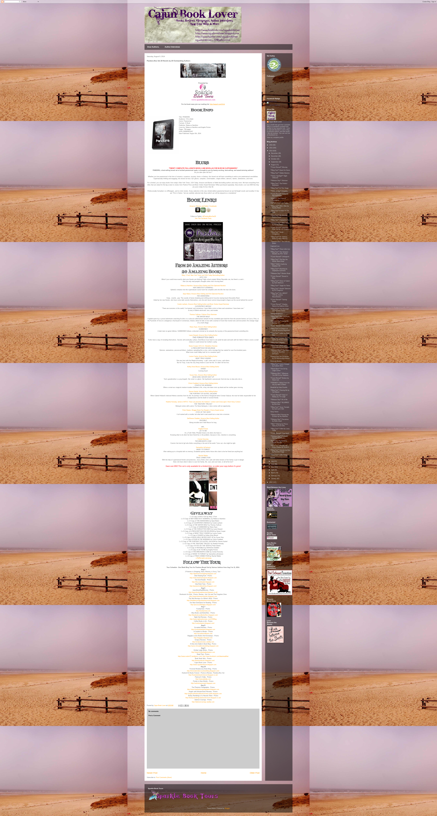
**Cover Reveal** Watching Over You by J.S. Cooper (280, 228)
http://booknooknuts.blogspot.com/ (203, 660)
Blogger (227, 808)
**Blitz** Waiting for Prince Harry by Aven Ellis (279, 425)
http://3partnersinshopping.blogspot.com (203, 573)
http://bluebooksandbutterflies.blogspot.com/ (203, 615)
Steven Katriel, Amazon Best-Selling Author (203, 391)
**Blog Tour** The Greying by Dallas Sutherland (280, 317)
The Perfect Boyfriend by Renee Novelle (279, 441)
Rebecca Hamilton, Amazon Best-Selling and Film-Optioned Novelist (203, 285)
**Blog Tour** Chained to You (280, 220)
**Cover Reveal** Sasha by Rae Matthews (279, 194)
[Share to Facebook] (186, 705)
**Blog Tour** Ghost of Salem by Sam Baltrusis (280, 282)
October (274, 159)
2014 (271, 151)
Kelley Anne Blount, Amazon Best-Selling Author (203, 367)
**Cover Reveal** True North (280, 433)
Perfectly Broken (276, 361)
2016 (271, 145)
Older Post (254, 773)
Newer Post (152, 773)
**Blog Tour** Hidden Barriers (280, 173)
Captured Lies (275, 246)
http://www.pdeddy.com (203, 679)
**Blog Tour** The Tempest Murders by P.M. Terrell (279, 253)
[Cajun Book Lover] (268, 103)
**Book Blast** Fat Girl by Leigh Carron (279, 369)
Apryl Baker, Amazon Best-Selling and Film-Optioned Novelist (203, 294)
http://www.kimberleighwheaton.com (203, 652)
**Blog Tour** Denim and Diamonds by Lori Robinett (280, 346)
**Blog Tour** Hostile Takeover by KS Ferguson (281, 289)
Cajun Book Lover (272, 101)
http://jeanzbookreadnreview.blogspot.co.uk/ (203, 592)
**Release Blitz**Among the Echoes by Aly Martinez (280, 415)
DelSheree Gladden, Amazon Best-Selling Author (203, 418)
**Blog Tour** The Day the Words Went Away (279, 260)
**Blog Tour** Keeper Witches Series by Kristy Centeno (280, 339)
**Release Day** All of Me (279, 399)
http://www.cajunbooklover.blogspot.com (203, 664)
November (274, 156)
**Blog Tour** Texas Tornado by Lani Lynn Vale (280, 408)
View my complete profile (275, 137)
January (274, 478)
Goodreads (213, 206)
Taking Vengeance (277, 313)
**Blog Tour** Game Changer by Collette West (280, 365)
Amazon (192, 206)
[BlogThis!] (181, 705)
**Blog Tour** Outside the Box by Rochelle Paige (280, 451)
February (274, 476)
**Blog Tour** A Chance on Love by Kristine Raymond (280, 329)
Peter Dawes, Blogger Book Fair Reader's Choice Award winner (203, 410)
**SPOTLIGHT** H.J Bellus (279, 203)
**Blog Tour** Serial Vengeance (277, 233)
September (275, 162)
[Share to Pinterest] (188, 705)
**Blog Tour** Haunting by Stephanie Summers (279, 269)
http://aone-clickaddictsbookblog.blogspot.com (203, 646)
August (273, 165)
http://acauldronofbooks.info (203, 633)
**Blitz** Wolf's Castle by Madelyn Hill (279, 265)
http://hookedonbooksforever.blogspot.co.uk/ (203, 675)
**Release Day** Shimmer (279, 180)
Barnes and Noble (202, 206)
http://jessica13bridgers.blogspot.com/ (203, 605)
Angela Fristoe (203, 429)
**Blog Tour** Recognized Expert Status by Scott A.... (281, 446)
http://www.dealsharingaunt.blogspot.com (203, 578)
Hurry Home (274, 412)
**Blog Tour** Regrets (278, 342)
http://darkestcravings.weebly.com (203, 702)
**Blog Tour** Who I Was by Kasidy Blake (280, 207)
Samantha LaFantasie (203, 447)
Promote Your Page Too (273, 105)
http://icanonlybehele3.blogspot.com (203, 629)
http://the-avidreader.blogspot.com (203, 582)
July (272, 461)
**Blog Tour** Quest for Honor (280, 170)
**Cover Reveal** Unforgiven (280, 256)
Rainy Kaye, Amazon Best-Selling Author (203, 327)
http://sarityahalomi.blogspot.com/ (203, 623)
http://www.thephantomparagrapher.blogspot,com (203, 689)
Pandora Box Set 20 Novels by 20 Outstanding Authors (280, 357)
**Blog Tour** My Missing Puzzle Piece (279, 216)
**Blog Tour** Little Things (279, 455)
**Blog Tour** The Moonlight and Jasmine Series (280, 310)
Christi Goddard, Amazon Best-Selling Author (203, 383)
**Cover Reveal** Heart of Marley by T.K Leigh (279, 396)
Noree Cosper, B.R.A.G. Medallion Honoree (203, 346)
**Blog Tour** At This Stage (279, 188)
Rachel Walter (203, 455)
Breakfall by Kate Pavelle (279, 387)
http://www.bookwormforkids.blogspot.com (203, 596)
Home (203, 773)
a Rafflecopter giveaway (204, 558)
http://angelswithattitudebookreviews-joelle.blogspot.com (203, 693)
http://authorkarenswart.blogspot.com (203, 683)
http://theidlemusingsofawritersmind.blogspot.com (203, 600)
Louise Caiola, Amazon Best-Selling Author (203, 356)
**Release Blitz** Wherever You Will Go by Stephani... (280, 374)
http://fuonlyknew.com (203, 611)
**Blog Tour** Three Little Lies (280, 249)
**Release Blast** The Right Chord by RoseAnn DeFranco (280, 352)
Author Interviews (172, 47)
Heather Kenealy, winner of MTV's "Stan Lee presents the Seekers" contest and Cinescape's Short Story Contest (203, 402)
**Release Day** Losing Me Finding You (279, 322)
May (272, 467)
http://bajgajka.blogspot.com (203, 638)
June (273, 464)
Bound (273, 457)
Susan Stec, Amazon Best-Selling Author (203, 375)
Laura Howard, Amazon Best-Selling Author (203, 335)
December (274, 153)
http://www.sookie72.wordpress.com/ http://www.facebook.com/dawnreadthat (203, 656)
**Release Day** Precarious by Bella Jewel (280, 420)
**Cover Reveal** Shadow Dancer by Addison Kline (279, 305)
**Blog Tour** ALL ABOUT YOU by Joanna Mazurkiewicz (279, 295)
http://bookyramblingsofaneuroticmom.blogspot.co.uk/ (203, 698)
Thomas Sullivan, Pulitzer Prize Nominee (203, 314)
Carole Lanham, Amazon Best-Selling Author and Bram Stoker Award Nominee (203, 304)
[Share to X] (183, 705)
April (272, 470)
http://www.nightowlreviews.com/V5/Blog (203, 619)
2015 (271, 148)
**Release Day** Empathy (279, 191)
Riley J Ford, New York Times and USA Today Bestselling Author (203, 275)
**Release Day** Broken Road (280, 273)
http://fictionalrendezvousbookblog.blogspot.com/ (203, 671)
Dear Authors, (153, 47)
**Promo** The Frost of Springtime (278, 199)
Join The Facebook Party (203, 218)
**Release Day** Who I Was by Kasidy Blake (280, 224)
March (273, 473)
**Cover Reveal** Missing (279, 167)
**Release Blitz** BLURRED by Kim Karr (280, 403)
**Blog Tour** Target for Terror (280, 285)
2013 (271, 482)
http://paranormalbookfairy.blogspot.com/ (203, 586)
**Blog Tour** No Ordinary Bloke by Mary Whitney (279, 237)
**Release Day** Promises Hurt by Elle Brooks (279, 437)
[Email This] (179, 705)
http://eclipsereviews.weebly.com (203, 642)
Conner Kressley (203, 439)
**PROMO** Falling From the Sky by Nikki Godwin (280, 383)
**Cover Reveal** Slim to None (281, 326)
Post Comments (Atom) (164, 777)
